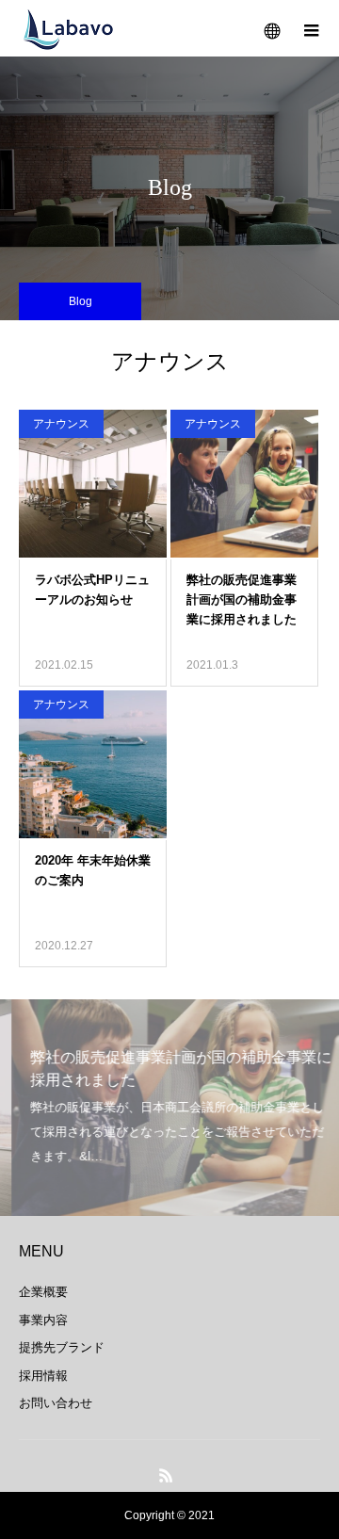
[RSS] (166, 1475)
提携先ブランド (62, 1347)
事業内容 (43, 1320)
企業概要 (43, 1292)
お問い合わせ (55, 1403)
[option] (169, 1107)
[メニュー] (311, 28)
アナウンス (61, 423)
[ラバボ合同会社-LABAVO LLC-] (68, 28)
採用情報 (43, 1376)
